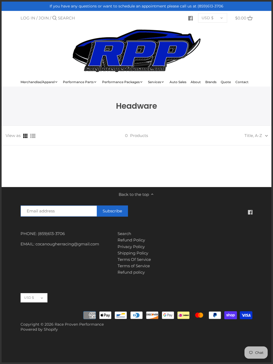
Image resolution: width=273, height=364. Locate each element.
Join (44, 18)
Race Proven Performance (79, 324)
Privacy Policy (131, 246)
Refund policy (131, 272)
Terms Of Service (134, 259)
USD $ (208, 18)
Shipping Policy (133, 253)
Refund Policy (131, 239)
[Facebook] (190, 18)
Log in (28, 18)
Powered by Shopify (39, 329)
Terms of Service (134, 265)
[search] (80, 18)
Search (124, 233)
